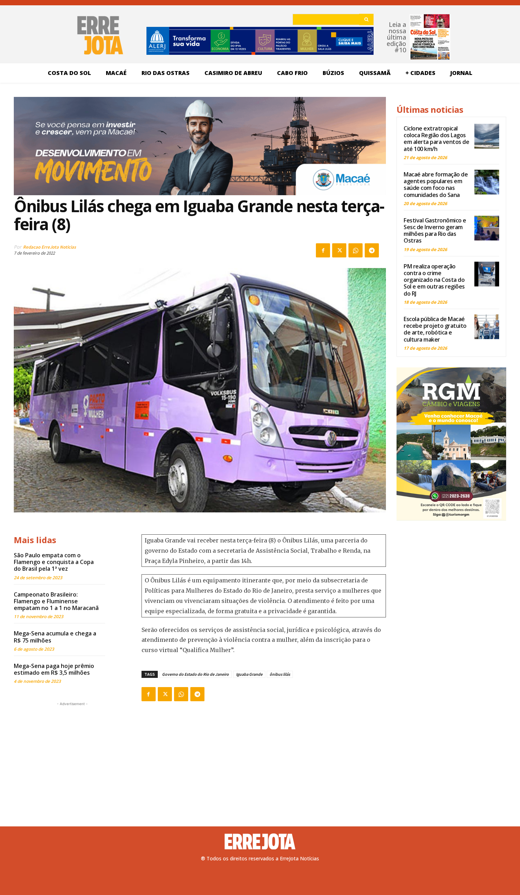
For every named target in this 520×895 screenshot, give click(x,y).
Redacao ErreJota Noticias (49, 247)
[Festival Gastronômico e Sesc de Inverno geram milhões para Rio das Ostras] (486, 228)
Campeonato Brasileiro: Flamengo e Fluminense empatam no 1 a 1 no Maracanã (56, 601)
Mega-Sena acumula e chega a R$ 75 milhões (55, 636)
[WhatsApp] (355, 250)
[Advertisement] (72, 752)
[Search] (366, 19)
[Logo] (260, 841)
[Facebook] (323, 250)
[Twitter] (339, 250)
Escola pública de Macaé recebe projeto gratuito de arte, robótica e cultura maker (435, 329)
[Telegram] (372, 250)
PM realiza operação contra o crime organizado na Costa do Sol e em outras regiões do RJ (434, 279)
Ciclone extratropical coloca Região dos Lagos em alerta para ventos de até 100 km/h (436, 138)
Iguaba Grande (249, 674)
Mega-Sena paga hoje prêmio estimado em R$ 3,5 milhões (54, 669)
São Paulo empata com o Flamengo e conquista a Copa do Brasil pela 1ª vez (54, 562)
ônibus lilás (280, 674)
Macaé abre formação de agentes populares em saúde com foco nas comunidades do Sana (436, 184)
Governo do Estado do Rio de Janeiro (195, 674)
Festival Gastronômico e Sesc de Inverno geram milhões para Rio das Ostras (435, 230)
